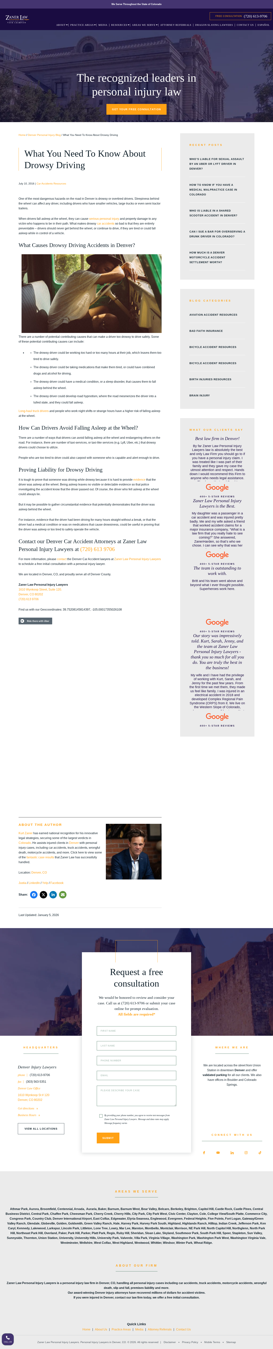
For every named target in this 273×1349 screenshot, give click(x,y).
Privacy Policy (190, 1342)
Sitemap (230, 1342)
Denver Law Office (29, 1088)
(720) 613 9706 (97, 549)
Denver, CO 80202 (31, 594)
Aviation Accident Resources (213, 314)
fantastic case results (40, 857)
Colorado (25, 842)
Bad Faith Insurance (206, 330)
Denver (74, 842)
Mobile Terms (212, 1342)
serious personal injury (104, 218)
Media (139, 1329)
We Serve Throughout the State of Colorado (136, 4)
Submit (108, 1138)
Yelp (45, 882)
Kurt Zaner (25, 833)
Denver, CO (39, 872)
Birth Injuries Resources (210, 379)
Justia (22, 882)
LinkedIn (34, 882)
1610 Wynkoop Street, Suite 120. (40, 589)
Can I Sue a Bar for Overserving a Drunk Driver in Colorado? (217, 234)
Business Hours (27, 1115)
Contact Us (183, 1329)
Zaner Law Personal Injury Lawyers (137, 559)
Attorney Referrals (160, 1329)
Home (22, 134)
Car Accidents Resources (51, 183)
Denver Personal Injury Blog (44, 134)
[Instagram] (246, 1152)
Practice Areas (121, 1329)
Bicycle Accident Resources (212, 347)
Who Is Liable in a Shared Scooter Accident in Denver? (213, 213)
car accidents (105, 223)
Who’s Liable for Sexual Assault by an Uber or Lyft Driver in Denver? (216, 164)
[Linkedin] (232, 1152)
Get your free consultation (136, 109)
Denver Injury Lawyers (37, 1067)
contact (61, 559)
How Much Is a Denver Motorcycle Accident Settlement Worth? (207, 257)
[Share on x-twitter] (43, 894)
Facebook (57, 882)
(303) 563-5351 (35, 1081)
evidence (139, 479)
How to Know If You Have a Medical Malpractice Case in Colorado (213, 189)
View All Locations (41, 1128)
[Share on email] (62, 894)
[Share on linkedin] (53, 894)
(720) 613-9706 (255, 16)
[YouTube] (218, 1152)
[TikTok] (260, 1152)
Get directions (26, 1108)
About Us (101, 1329)
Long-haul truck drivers (34, 411)
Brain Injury (199, 395)
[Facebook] (204, 1152)
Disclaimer (170, 1342)
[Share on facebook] (34, 894)
